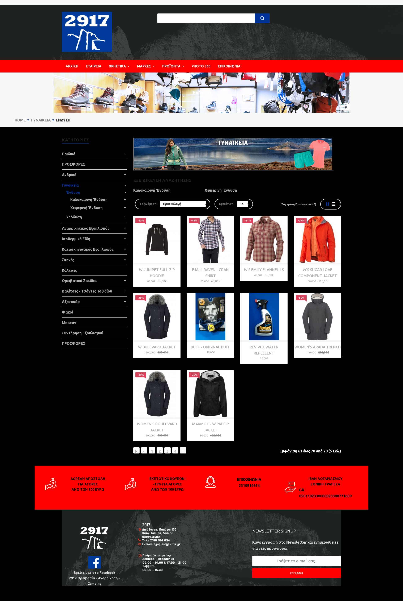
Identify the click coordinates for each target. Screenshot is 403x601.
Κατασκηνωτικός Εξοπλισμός (88, 249)
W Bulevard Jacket (157, 347)
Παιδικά (68, 154)
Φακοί (67, 312)
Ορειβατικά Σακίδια (79, 280)
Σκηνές (68, 260)
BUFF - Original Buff (210, 347)
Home (20, 120)
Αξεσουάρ (71, 301)
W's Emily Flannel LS (264, 270)
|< (136, 451)
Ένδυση (63, 120)
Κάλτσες (69, 270)
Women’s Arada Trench (317, 347)
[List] (333, 204)
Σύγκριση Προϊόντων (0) (298, 204)
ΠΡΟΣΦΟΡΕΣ (73, 164)
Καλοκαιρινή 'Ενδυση (88, 199)
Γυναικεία (41, 120)
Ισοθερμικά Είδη (76, 239)
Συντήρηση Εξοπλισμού (82, 333)
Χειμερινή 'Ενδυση (86, 208)
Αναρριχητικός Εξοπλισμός (85, 228)
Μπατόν (69, 322)
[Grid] (327, 204)
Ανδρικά (69, 175)
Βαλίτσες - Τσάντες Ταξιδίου (87, 291)
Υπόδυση (74, 217)
